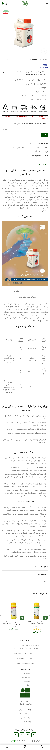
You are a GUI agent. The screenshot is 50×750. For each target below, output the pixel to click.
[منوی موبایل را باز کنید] (47, 3)
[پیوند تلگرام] (27, 155)
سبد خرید (27, 673)
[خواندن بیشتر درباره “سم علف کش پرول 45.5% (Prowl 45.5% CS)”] (45, 618)
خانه (46, 59)
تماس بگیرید (37, 151)
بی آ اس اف (36, 626)
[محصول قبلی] (7, 59)
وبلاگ (28, 685)
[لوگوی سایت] (25, 3)
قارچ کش (16, 147)
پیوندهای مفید (25, 669)
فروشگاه (27, 681)
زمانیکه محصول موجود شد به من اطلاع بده (30, 123)
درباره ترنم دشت (25, 714)
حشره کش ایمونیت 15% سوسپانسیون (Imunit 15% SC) (13, 623)
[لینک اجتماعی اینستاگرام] (28, 734)
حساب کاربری (26, 677)
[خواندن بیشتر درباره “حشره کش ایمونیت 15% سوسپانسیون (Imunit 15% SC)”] (22, 618)
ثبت (44, 135)
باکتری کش (39, 147)
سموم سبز (33, 59)
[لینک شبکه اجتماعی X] (33, 734)
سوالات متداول (26, 718)
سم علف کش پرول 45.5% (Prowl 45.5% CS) (36, 623)
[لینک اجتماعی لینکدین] (33, 155)
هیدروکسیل (34, 312)
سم (41, 59)
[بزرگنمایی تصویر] (44, 51)
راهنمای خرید (26, 722)
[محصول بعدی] (3, 59)
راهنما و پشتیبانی (25, 710)
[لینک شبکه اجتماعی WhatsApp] (30, 155)
